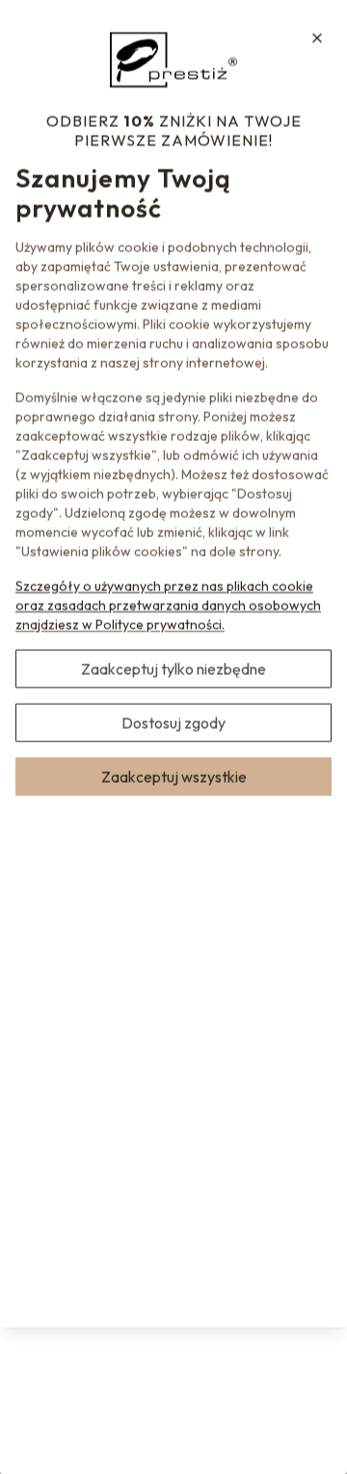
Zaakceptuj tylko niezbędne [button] (173, 668)
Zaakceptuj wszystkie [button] (174, 776)
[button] (317, 37)
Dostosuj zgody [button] (173, 722)
